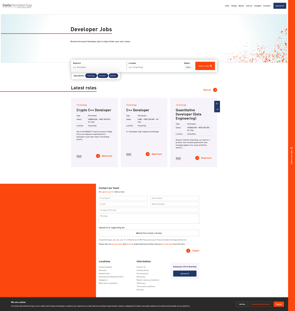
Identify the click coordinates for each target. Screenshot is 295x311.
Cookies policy (143, 272)
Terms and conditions (146, 288)
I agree (279, 304)
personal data (167, 245)
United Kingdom (105, 268)
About (241, 5)
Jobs (227, 5)
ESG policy (141, 278)
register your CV (107, 193)
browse (159, 235)
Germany (102, 272)
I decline (242, 304)
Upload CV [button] (280, 6)
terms (128, 245)
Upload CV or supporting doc (112, 229)
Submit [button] (195, 252)
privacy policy (117, 245)
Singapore (103, 281)
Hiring (234, 5)
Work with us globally (108, 285)
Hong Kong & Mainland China (111, 278)
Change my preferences (260, 304)
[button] (91, 75)
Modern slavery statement (148, 281)
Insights (257, 5)
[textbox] (123, 199)
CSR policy (141, 285)
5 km (188, 67)
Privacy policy (142, 275)
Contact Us (141, 268)
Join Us (249, 5)
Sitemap (140, 291)
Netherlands (104, 275)
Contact (267, 5)
